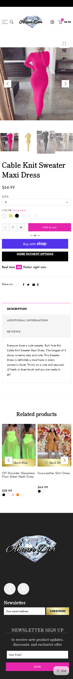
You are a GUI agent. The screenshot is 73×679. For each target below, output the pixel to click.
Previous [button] (7, 83)
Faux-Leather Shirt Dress (18, 473)
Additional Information (27, 320)
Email (33, 284)
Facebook (23, 284)
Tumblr (38, 284)
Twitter (28, 284)
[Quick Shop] (18, 463)
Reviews (13, 331)
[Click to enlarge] (64, 43)
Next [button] (65, 83)
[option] (36, 83)
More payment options (35, 254)
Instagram (23, 589)
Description (17, 309)
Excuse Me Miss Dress (52, 473)
